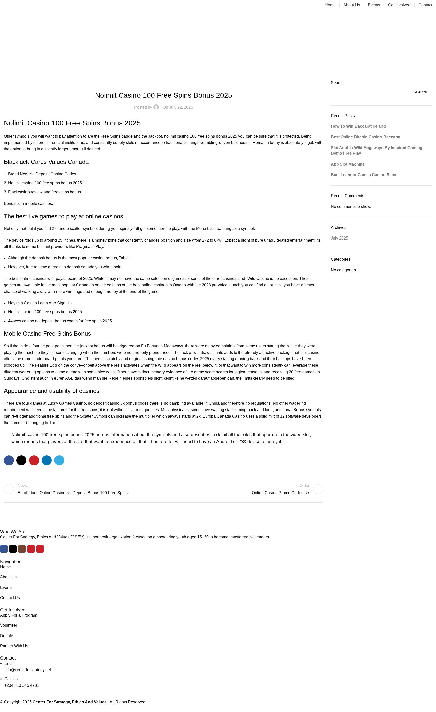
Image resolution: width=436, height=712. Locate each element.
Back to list (164, 489)
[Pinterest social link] (34, 460)
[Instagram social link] (22, 549)
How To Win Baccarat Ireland (358, 126)
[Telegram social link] (59, 460)
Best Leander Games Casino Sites (363, 175)
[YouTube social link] (31, 549)
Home (218, 51)
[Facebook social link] (9, 460)
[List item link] (214, 567)
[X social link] (21, 460)
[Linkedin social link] (47, 460)
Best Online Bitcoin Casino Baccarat (365, 137)
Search (337, 83)
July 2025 (339, 238)
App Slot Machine (348, 164)
